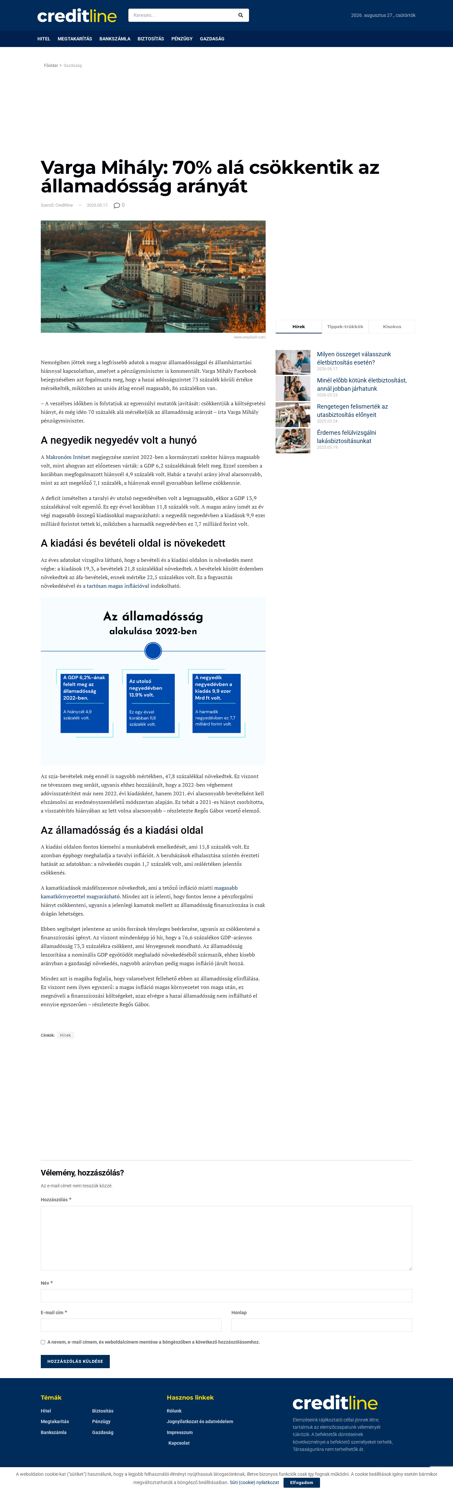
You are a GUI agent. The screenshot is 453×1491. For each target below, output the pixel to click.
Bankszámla (114, 38)
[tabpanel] (346, 397)
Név (47, 1283)
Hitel (43, 38)
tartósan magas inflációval (118, 585)
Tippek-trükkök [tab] (345, 326)
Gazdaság (212, 38)
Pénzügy (182, 38)
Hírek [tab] (298, 326)
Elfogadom (301, 1482)
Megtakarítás (75, 38)
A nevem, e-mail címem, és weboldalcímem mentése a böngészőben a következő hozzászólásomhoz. (153, 1342)
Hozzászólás (56, 1199)
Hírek (65, 1035)
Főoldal (51, 65)
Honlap (239, 1312)
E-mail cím (54, 1312)
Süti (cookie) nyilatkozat (254, 1482)
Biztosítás (151, 38)
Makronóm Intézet (68, 457)
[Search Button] (242, 15)
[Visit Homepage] (77, 15)
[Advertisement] (282, 108)
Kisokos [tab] (392, 326)
